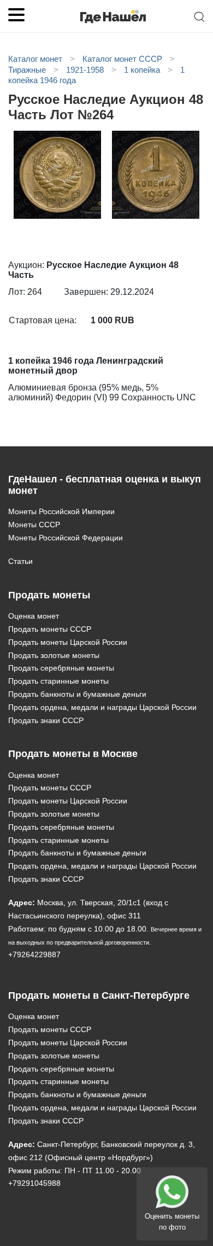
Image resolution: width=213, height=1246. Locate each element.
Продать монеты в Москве (73, 753)
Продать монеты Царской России (67, 642)
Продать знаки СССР (46, 720)
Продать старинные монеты (58, 681)
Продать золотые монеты (53, 655)
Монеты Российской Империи (61, 511)
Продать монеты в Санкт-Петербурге (99, 995)
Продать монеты (49, 595)
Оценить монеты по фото (172, 1221)
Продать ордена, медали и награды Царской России (102, 707)
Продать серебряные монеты (61, 667)
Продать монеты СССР (49, 629)
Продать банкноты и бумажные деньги (77, 694)
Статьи (20, 561)
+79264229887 (34, 954)
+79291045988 (34, 1183)
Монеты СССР (34, 524)
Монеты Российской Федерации (65, 537)
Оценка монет (33, 616)
